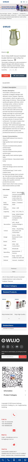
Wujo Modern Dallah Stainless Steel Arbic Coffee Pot (8, 314)
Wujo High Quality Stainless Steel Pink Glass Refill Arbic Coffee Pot (21, 314)
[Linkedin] (8, 347)
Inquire (6, 75)
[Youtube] (17, 347)
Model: (5, 83)
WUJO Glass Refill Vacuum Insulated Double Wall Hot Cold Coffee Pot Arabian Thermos (13, 279)
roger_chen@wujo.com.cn (9, 437)
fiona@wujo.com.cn (7, 439)
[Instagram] (21, 347)
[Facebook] (3, 347)
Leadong (4, 407)
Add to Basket (20, 75)
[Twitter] (12, 347)
